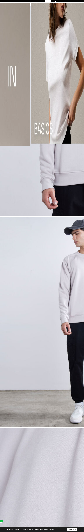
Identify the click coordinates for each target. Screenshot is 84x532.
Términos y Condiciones (49, 529)
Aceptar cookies (72, 529)
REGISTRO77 (47, 1)
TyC (55, 1)
